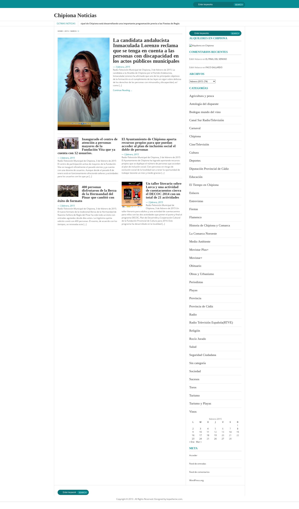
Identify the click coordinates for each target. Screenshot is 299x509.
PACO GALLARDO (214, 67)
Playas (193, 290)
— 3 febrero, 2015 (121, 66)
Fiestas (193, 209)
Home (60, 31)
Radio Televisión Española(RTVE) (211, 322)
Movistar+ (195, 258)
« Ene (191, 441)
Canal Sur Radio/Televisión (206, 120)
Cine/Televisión (199, 144)
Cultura (194, 152)
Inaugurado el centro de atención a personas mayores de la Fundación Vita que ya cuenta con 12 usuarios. (87, 146)
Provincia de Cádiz (201, 306)
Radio (193, 314)
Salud (192, 346)
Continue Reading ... (122, 90)
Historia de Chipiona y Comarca (209, 225)
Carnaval (195, 128)
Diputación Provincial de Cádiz (209, 168)
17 (200, 435)
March (73, 31)
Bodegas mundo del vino (205, 112)
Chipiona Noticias (75, 15)
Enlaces (194, 193)
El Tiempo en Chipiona (204, 185)
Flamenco (195, 217)
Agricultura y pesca (201, 96)
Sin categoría (197, 363)
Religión (194, 330)
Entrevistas (196, 201)
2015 (67, 31)
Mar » (199, 441)
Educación (195, 177)
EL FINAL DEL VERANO (216, 59)
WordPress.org (196, 480)
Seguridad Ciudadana (202, 355)
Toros (192, 387)
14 (230, 431)
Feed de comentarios (199, 472)
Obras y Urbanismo (201, 274)
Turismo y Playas (200, 403)
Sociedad (195, 371)
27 (223, 438)
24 (200, 438)
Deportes (195, 160)
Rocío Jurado (197, 338)
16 (193, 435)
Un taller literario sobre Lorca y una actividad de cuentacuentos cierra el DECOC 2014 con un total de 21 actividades (164, 190)
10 (200, 431)
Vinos (193, 411)
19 (215, 435)
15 (238, 431)
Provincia (195, 298)
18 (208, 435)
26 (215, 438)
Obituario (195, 266)
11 (208, 431)
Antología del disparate (204, 104)
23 (193, 438)
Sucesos (194, 379)
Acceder (193, 455)
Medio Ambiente (199, 241)
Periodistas (196, 282)
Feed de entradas (197, 463)
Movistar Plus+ (199, 249)
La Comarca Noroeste (203, 233)
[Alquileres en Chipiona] (201, 45)
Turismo (194, 395)
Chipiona (195, 136)
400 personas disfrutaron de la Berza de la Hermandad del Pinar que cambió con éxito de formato (87, 194)
